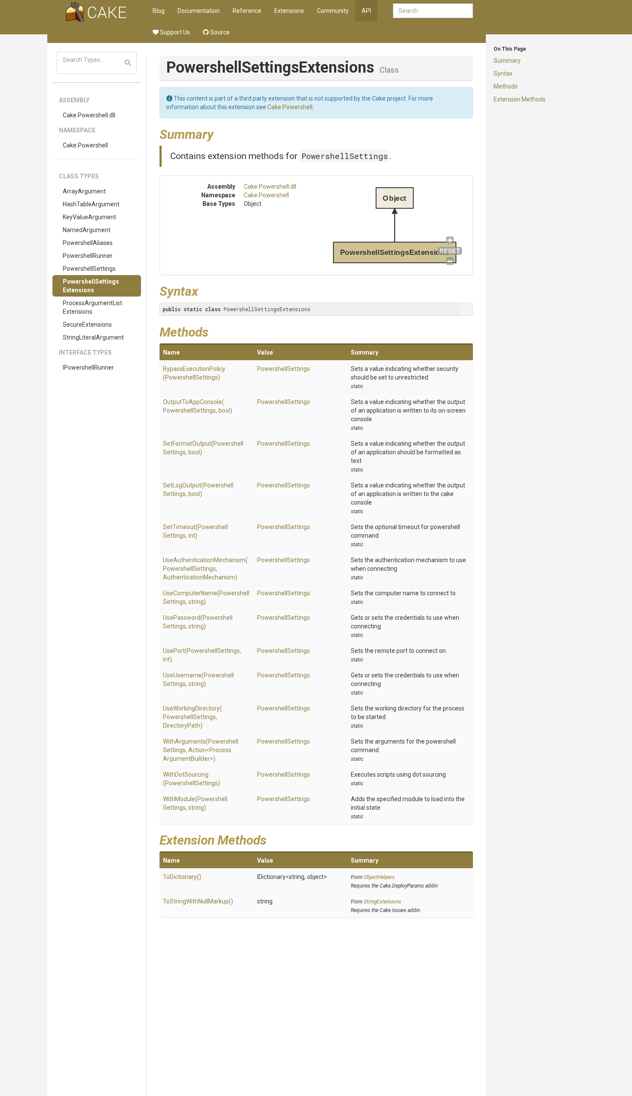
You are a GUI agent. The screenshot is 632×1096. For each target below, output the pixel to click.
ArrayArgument (84, 191)
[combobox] (433, 10)
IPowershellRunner (88, 367)
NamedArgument (86, 230)
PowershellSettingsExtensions (91, 286)
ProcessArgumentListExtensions (92, 307)
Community (333, 10)
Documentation (199, 10)
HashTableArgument (91, 204)
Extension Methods (520, 99)
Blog (159, 10)
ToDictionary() (182, 876)
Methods (506, 86)
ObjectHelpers (379, 877)
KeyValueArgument (89, 217)
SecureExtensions (87, 324)
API (366, 10)
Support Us (174, 32)
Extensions (289, 10)
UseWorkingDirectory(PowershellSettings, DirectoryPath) (192, 717)
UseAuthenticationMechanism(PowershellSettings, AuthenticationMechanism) (205, 569)
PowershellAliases (88, 242)
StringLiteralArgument (93, 337)
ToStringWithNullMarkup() (198, 901)
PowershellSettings (89, 268)
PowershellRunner (88, 255)
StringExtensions (382, 902)
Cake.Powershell (85, 145)
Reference (247, 10)
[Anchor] (220, 133)
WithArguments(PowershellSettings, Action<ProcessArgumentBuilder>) (200, 750)
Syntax (503, 73)
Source (219, 32)
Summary (507, 60)
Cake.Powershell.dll (89, 115)
